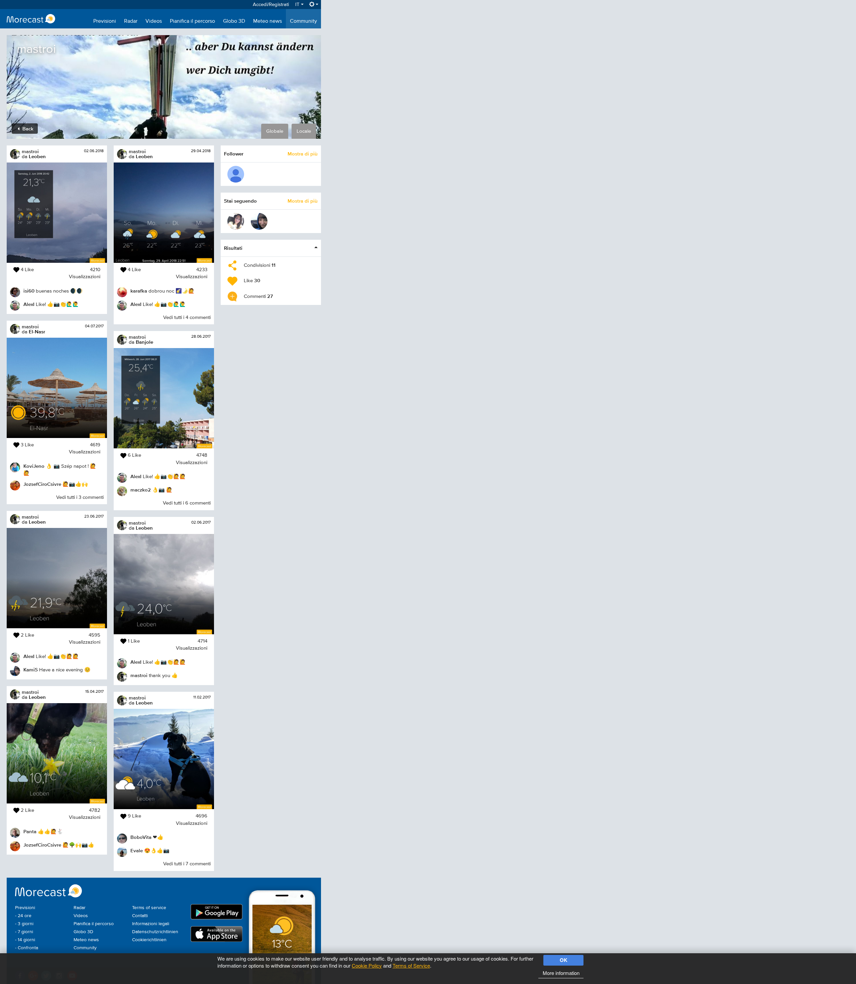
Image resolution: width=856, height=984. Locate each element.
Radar (130, 21)
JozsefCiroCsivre (42, 484)
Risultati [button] (233, 248)
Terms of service (149, 907)
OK (563, 960)
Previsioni (104, 21)
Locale (304, 131)
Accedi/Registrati (271, 4)
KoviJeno (33, 466)
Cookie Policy (367, 965)
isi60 (28, 291)
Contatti (140, 915)
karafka (138, 291)
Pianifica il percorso (192, 21)
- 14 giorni (25, 940)
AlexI (28, 304)
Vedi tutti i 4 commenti (187, 317)
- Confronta (26, 948)
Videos (153, 21)
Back (27, 128)
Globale (274, 131)
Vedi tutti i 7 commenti (187, 863)
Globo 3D (234, 21)
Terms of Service (411, 965)
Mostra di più (303, 153)
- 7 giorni (24, 932)
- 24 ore (23, 915)
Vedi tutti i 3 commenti (80, 497)
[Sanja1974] (235, 221)
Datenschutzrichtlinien (155, 932)
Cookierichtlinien (149, 940)
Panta (29, 831)
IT (298, 4)
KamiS (30, 669)
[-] (235, 174)
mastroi (30, 151)
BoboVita (140, 837)
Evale (136, 850)
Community (303, 21)
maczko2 (140, 490)
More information (561, 972)
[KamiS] (259, 221)
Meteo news (267, 21)
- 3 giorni (24, 923)
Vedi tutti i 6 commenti (187, 503)
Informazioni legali (150, 923)
